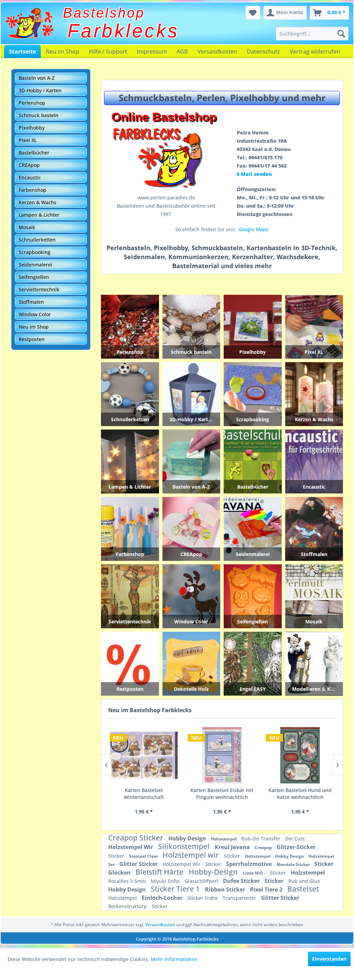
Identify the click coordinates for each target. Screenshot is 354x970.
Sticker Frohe (203, 898)
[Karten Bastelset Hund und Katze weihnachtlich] (300, 755)
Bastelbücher (34, 152)
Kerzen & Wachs (37, 202)
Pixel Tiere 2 (267, 889)
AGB (182, 51)
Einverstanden (329, 958)
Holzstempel (224, 839)
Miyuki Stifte (166, 881)
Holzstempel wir (191, 855)
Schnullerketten (37, 239)
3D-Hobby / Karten (40, 90)
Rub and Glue (304, 881)
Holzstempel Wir (131, 847)
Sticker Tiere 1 (176, 889)
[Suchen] (341, 33)
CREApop (29, 165)
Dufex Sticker (242, 881)
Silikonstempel (184, 846)
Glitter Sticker (139, 864)
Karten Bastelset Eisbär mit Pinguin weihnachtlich (221, 793)
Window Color (35, 314)
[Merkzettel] (252, 13)
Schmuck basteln (38, 115)
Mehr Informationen (174, 959)
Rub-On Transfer (261, 838)
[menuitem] (312, 33)
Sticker (116, 856)
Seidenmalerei (35, 264)
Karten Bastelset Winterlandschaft (144, 793)
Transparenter (240, 898)
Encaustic (30, 177)
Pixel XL (28, 140)
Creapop (264, 847)
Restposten (32, 339)
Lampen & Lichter (39, 214)
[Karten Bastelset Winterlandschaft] (144, 755)
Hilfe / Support (108, 51)
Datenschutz (263, 51)
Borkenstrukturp (128, 906)
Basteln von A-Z (37, 78)
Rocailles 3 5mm (127, 881)
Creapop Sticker (136, 837)
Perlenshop (32, 103)
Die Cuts (295, 838)
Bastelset (303, 889)
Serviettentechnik (39, 289)
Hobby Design (187, 838)
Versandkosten (217, 51)
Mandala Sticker (294, 864)
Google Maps (254, 229)
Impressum (152, 51)
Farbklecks (123, 30)
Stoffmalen (31, 302)
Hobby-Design (214, 872)
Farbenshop (32, 190)
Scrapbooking (34, 252)
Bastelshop (104, 12)
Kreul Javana (233, 847)
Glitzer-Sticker (296, 847)
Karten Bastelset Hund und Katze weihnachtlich (300, 793)
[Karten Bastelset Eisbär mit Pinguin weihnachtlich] (222, 755)
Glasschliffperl (202, 881)
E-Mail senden (254, 174)
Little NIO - (255, 873)
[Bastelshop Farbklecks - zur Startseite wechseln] (29, 23)
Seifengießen (34, 277)
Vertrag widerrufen (315, 51)
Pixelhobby (32, 127)
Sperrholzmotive (249, 864)
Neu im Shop (62, 51)
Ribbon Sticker (225, 889)
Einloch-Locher (163, 898)
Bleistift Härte (160, 872)
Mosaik (27, 227)
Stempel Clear (144, 856)
